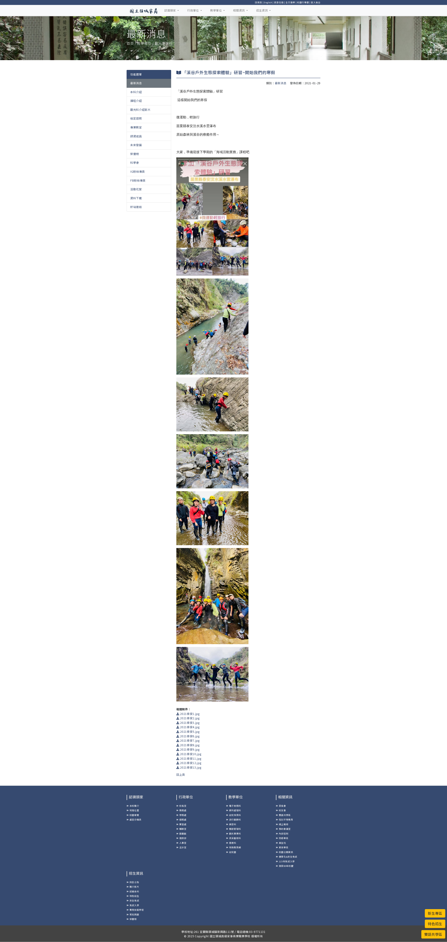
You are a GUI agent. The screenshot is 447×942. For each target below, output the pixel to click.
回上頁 (180, 774)
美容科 (232, 824)
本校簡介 (134, 805)
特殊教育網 (235, 847)
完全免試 (134, 900)
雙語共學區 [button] (433, 934)
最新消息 (136, 83)
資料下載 (136, 198)
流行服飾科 (235, 819)
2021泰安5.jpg (189, 731)
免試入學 (134, 905)
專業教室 (136, 127)
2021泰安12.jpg (190, 763)
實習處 (182, 824)
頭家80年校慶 (286, 866)
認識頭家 (170, 10)
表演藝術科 (235, 838)
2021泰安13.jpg (190, 767)
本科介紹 (136, 92)
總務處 (182, 819)
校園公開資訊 (286, 852)
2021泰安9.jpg (189, 749)
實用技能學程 (137, 909)
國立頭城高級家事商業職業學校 (230, 936)
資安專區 (283, 847)
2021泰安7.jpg (189, 740)
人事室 (182, 842)
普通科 (232, 842)
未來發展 (136, 145)
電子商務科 (235, 805)
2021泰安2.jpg (189, 718)
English (268, 2)
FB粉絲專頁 (138, 180)
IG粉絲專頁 (137, 172)
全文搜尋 (290, 2)
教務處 (182, 810)
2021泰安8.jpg (189, 745)
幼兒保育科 (235, 815)
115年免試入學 (287, 861)
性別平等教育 (286, 819)
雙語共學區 (285, 815)
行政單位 (193, 10)
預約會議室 (285, 828)
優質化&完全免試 (288, 856)
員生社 (282, 842)
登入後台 (315, 2)
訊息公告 (134, 882)
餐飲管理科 (235, 828)
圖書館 (182, 833)
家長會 (282, 805)
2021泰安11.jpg (190, 758)
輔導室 (182, 828)
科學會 (134, 163)
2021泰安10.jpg (190, 754)
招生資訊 (262, 10)
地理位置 (134, 810)
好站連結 (136, 207)
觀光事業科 (235, 833)
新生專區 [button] (435, 913)
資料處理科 (235, 810)
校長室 (182, 805)
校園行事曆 (303, 2)
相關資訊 (239, 10)
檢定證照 (136, 118)
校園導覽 (134, 815)
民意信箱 (279, 2)
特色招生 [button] (435, 923)
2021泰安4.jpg (189, 727)
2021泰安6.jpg (189, 736)
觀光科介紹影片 (140, 110)
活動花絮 (136, 189)
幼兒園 (232, 852)
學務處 (182, 815)
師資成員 (136, 136)
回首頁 (258, 2)
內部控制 (283, 833)
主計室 (182, 847)
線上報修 (283, 824)
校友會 (282, 810)
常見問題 (134, 914)
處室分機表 (135, 819)
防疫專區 (283, 838)
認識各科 (134, 891)
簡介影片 (134, 886)
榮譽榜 (134, 154)
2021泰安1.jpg (189, 714)
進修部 (182, 838)
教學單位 (216, 10)
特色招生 (134, 896)
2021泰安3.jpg (189, 723)
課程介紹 (136, 101)
